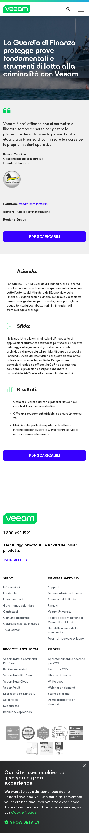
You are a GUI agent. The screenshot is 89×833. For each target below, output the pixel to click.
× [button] (84, 766)
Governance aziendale (18, 605)
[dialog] (44, 797)
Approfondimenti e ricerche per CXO (66, 661)
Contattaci (10, 611)
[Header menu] (81, 9)
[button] (44, 822)
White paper (56, 681)
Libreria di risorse (59, 675)
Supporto (54, 587)
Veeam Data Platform (33, 203)
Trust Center (11, 629)
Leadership (10, 593)
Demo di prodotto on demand (61, 702)
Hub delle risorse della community (63, 630)
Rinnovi (53, 605)
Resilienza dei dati (15, 669)
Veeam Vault (11, 687)
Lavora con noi (13, 599)
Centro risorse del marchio (21, 623)
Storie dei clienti (59, 693)
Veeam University (59, 611)
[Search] (68, 9)
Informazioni (11, 587)
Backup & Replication (17, 711)
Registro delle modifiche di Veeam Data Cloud (65, 620)
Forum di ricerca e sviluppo (66, 638)
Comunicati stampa (16, 617)
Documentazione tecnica (65, 593)
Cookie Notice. (24, 812)
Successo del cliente (62, 599)
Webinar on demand (61, 687)
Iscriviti (12, 560)
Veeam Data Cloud (15, 681)
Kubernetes (11, 705)
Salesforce (10, 699)
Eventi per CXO (58, 669)
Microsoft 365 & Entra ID (19, 693)
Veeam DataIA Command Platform (20, 661)
